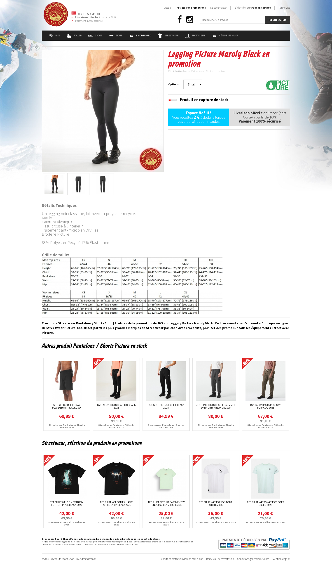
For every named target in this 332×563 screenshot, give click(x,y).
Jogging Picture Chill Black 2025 (166, 406)
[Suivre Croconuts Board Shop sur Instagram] (189, 20)
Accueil (168, 7)
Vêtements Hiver (228, 35)
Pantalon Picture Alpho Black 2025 (116, 406)
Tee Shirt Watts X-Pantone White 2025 (215, 503)
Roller (78, 35)
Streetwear (171, 35)
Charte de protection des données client (182, 559)
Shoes (98, 35)
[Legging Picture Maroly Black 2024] (103, 111)
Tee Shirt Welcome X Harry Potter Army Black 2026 (116, 503)
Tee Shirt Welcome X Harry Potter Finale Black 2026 (66, 503)
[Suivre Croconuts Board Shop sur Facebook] (179, 20)
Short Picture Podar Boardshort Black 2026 (67, 406)
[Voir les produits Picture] (277, 85)
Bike (57, 35)
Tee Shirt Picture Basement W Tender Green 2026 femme (166, 503)
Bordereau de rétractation (220, 559)
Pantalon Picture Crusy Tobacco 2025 (265, 406)
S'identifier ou (253, 7)
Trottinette (199, 35)
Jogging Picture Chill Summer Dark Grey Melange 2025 (215, 406)
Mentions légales (281, 559)
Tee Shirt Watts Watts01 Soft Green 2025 (265, 503)
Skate (119, 35)
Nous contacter (218, 7)
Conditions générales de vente (253, 559)
